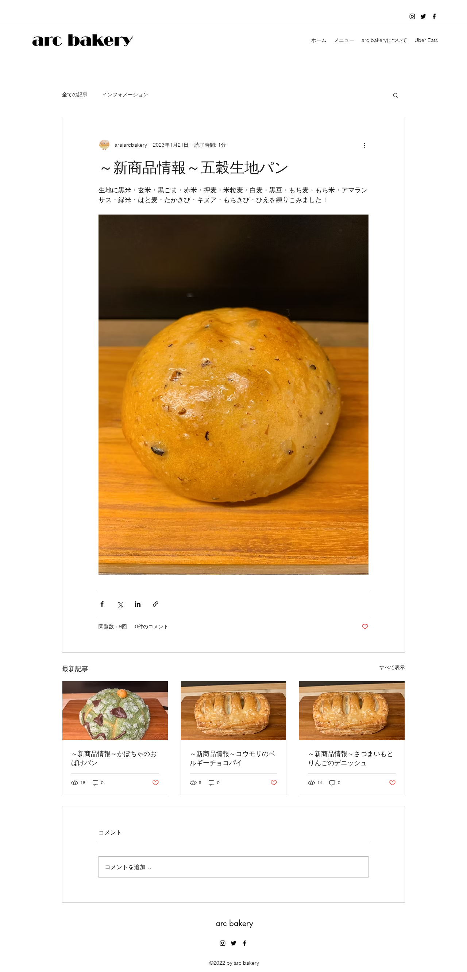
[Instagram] (412, 16)
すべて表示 (392, 667)
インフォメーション (125, 94)
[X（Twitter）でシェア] (119, 604)
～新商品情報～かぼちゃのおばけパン (114, 758)
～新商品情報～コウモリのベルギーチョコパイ (232, 758)
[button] (395, 95)
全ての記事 (75, 94)
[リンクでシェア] (155, 604)
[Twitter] (423, 16)
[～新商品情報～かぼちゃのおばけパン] (115, 710)
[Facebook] (434, 16)
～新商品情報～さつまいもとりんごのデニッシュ (350, 758)
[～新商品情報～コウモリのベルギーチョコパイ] (233, 710)
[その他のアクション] (364, 144)
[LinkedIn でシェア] (137, 604)
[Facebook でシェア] (102, 604)
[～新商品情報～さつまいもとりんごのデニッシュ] (352, 710)
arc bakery (234, 923)
